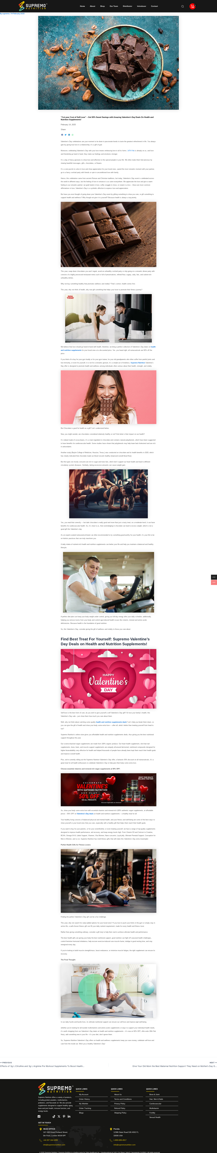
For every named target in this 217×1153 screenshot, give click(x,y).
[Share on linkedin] (69, 134)
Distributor (127, 6)
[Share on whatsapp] (72, 134)
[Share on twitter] (65, 134)
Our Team (114, 6)
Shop (102, 6)
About (92, 6)
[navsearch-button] (182, 6)
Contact (154, 6)
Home (82, 6)
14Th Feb (130, 151)
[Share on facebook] (62, 134)
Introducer (141, 6)
